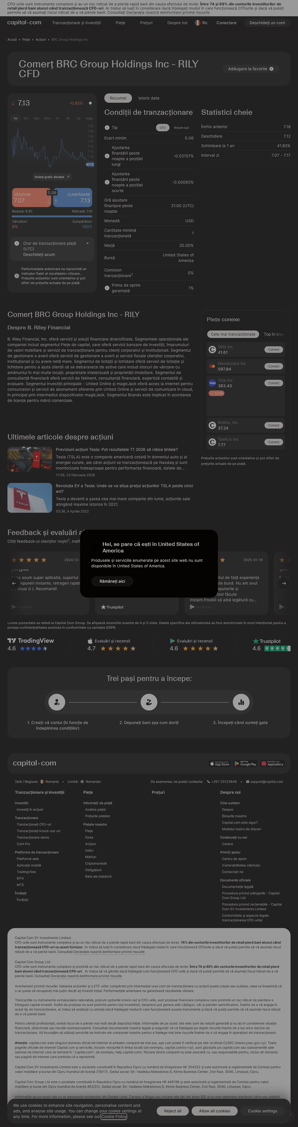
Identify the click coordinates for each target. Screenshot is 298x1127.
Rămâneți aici (112, 581)
